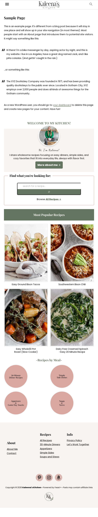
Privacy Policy (74, 440)
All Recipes (52, 199)
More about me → (49, 165)
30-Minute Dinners (50, 444)
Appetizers (46, 448)
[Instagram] (49, 477)
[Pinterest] (39, 477)
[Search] (49, 192)
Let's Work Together (78, 444)
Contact (11, 453)
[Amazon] (58, 477)
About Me (12, 449)
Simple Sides (47, 452)
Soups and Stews (49, 456)
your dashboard (62, 105)
